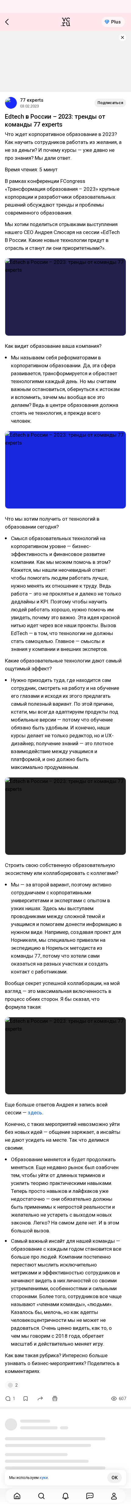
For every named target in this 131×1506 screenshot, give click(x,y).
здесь (35, 1112)
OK (115, 1477)
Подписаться (110, 102)
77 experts (31, 100)
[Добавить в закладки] (25, 1398)
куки (44, 1477)
